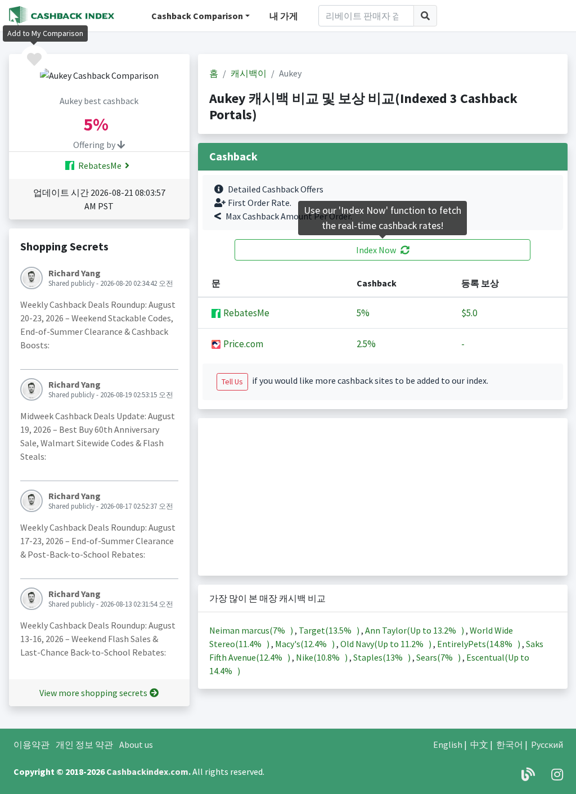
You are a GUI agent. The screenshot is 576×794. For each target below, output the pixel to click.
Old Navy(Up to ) (386, 643)
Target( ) (330, 630)
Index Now (376, 249)
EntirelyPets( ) (479, 643)
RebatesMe (99, 165)
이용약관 (32, 744)
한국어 (509, 744)
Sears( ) (439, 657)
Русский (547, 744)
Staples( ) (382, 657)
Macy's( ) (305, 643)
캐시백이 (249, 73)
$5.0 (469, 313)
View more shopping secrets (93, 692)
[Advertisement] (383, 497)
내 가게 (283, 15)
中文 (479, 744)
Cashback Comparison (197, 15)
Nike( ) (322, 657)
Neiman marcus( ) (252, 630)
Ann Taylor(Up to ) (415, 630)
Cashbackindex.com (147, 771)
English (447, 744)
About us (136, 744)
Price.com (242, 344)
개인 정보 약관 (84, 744)
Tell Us (232, 381)
